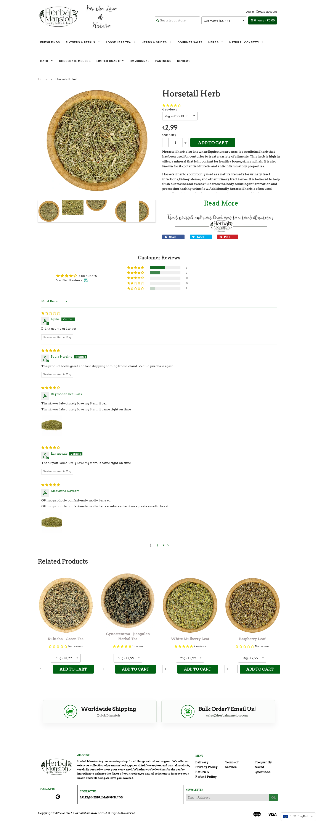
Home (42, 79)
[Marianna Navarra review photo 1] (51, 522)
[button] (171, 105)
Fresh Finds (50, 42)
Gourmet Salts (190, 42)
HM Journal (139, 61)
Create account (266, 11)
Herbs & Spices (155, 42)
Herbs (214, 42)
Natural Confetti (244, 42)
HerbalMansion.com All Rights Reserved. (104, 813)
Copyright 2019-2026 (54, 813)
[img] (50, 313)
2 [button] (157, 545)
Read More (221, 203)
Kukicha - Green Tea (66, 639)
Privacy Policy (206, 767)
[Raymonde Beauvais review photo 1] (51, 425)
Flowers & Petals (81, 42)
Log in (250, 11)
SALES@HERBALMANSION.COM (102, 797)
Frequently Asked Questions (263, 767)
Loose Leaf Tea (119, 42)
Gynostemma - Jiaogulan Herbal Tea (128, 636)
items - (264, 20)
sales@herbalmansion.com (227, 715)
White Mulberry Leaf (190, 639)
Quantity (169, 134)
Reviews (184, 61)
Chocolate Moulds (75, 61)
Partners (163, 61)
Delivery (202, 762)
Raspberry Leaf (252, 639)
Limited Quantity (110, 61)
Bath (44, 61)
